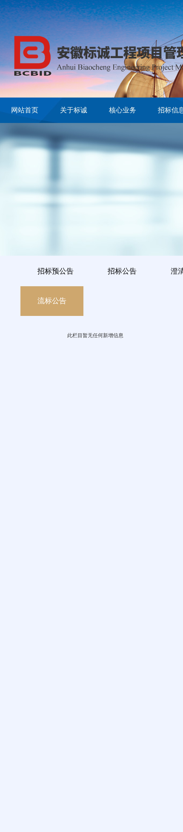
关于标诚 (73, 110)
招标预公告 (55, 271)
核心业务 (122, 110)
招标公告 (122, 271)
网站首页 (24, 110)
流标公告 (51, 301)
